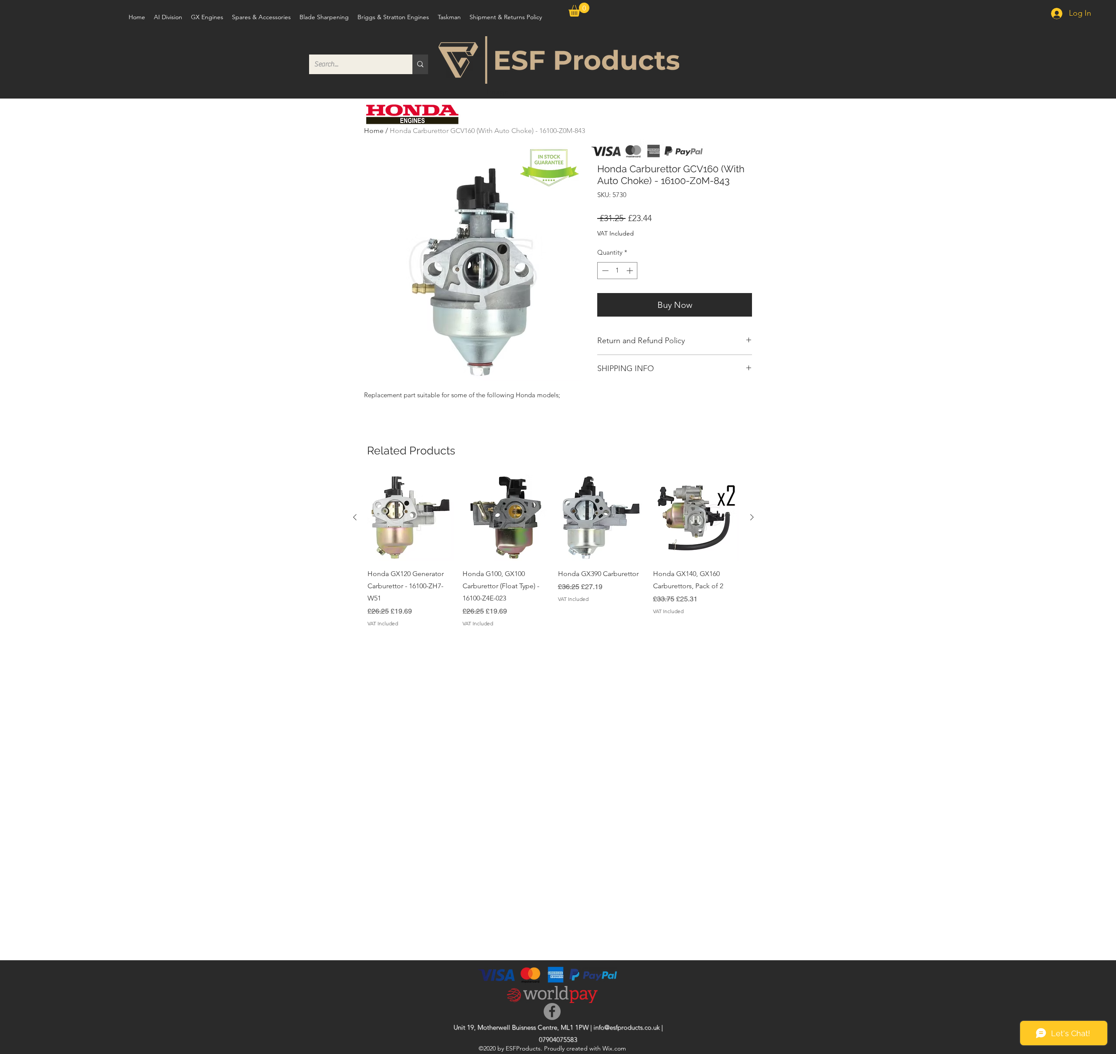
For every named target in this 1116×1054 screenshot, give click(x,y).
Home (374, 130)
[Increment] (630, 271)
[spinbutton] (617, 271)
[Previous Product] (355, 517)
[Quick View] (410, 517)
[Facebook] (552, 1011)
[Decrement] (604, 271)
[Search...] (420, 64)
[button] (578, 10)
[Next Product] (752, 517)
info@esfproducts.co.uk (626, 1027)
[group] (553, 551)
